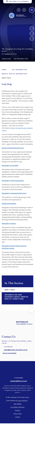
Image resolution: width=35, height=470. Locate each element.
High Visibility (17, 404)
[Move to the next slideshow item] (32, 28)
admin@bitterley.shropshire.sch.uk (15, 350)
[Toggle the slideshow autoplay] (32, 38)
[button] (31, 310)
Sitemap (17, 410)
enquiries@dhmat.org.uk (18, 381)
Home (4, 69)
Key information (21, 59)
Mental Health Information (14, 74)
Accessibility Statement (17, 407)
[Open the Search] (24, 10)
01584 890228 (8, 347)
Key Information (19, 69)
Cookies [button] (17, 417)
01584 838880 (18, 378)
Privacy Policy (17, 414)
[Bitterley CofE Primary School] (11, 15)
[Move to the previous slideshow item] (32, 33)
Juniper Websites (23, 400)
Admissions (6, 59)
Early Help (6, 78)
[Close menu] (32, 10)
